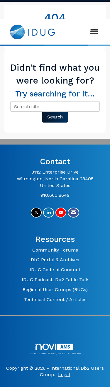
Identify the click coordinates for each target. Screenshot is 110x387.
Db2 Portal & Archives (55, 259)
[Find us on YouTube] (60, 213)
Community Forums (55, 250)
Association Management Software (55, 353)
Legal (64, 374)
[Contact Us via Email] (73, 213)
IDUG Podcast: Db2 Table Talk (55, 279)
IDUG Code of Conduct (55, 269)
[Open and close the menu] (82, 32)
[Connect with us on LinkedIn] (48, 213)
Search (55, 117)
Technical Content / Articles (55, 299)
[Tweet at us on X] (36, 213)
